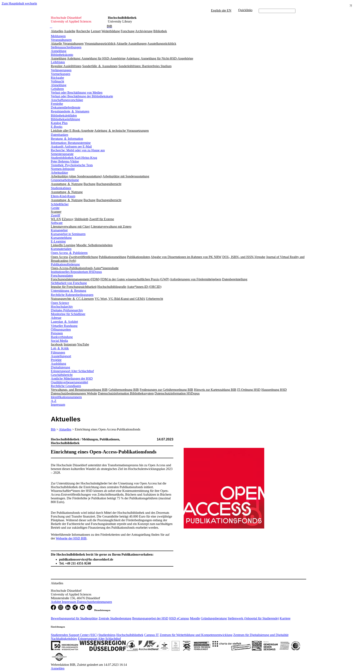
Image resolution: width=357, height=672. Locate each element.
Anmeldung (58, 51)
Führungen (58, 352)
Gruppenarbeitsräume (65, 180)
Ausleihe (69, 31)
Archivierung (143, 31)
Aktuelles (57, 31)
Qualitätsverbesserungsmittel (69, 382)
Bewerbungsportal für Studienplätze (74, 618)
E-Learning (58, 241)
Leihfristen (58, 62)
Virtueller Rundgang (64, 326)
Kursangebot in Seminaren (68, 234)
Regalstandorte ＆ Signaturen (70, 111)
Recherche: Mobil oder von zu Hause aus (78, 150)
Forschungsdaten (62, 275)
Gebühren (57, 89)
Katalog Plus (59, 123)
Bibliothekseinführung (65, 119)
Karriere (285, 618)
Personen (57, 333)
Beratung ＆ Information (67, 138)
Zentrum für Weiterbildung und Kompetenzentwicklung (196, 635)
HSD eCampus (179, 618)
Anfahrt (56, 602)
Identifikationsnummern (66, 397)
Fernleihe (57, 103)
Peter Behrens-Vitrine (65, 161)
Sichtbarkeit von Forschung (69, 283)
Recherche (83, 31)
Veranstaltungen (61, 40)
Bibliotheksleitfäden (64, 115)
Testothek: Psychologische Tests (72, 165)
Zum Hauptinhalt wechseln (19, 3)
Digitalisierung (60, 367)
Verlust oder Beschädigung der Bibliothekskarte (82, 96)
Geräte (55, 208)
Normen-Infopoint (63, 169)
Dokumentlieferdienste (65, 107)
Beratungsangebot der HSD (150, 618)
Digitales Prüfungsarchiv (67, 310)
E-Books (56, 126)
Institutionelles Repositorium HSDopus (76, 272)
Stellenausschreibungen (66, 47)
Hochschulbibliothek (129, 635)
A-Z (53, 401)
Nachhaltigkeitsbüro (64, 638)
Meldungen (58, 36)
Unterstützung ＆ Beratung (68, 290)
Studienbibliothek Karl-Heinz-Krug (74, 157)
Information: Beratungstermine (71, 143)
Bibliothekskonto (62, 54)
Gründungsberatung (214, 618)
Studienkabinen (61, 188)
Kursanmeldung (61, 237)
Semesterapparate (62, 154)
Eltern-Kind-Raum (63, 196)
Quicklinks (245, 10)
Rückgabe (57, 77)
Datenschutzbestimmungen (94, 602)
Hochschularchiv (62, 306)
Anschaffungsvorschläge (67, 100)
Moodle (195, 618)
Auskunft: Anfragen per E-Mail (71, 146)
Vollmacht (57, 81)
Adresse (56, 317)
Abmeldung (58, 85)
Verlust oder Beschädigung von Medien (76, 92)
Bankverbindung (62, 337)
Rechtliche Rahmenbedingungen (72, 295)
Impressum (58, 404)
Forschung (127, 31)
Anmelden (57, 668)
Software (57, 223)
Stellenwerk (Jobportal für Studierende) (253, 618)
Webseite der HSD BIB (71, 538)
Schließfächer (60, 204)
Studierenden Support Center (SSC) (74, 635)
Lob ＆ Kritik (60, 348)
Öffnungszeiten (61, 329)
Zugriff (55, 215)
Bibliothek (160, 31)
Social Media (59, 340)
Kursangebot (59, 230)
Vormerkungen (60, 74)
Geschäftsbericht (62, 375)
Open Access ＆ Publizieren (69, 253)
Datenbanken (59, 134)
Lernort (96, 31)
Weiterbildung (110, 31)
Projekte (56, 360)
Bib (53, 429)
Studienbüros (106, 635)
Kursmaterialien (61, 249)
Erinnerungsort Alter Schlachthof (72, 371)
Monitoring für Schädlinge (68, 314)
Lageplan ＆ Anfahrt (64, 321)
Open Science (60, 303)
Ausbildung (58, 363)
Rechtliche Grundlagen (66, 386)
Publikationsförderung (65, 264)
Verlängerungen (61, 70)
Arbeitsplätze (59, 172)
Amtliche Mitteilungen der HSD (72, 378)
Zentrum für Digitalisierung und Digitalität (260, 635)
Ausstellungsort (61, 356)
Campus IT (151, 635)
